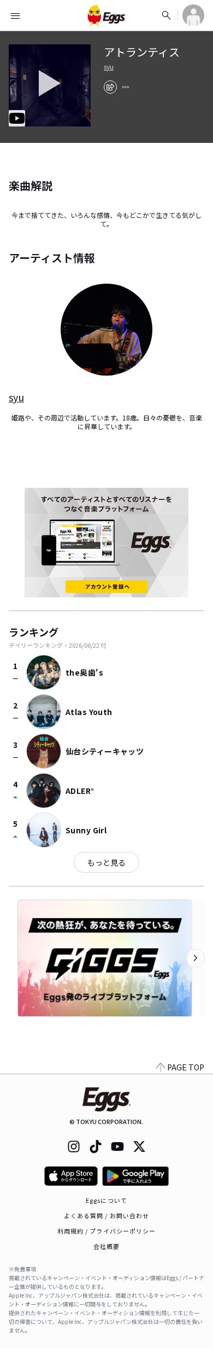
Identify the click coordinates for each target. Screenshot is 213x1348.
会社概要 (106, 1246)
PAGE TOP (185, 1067)
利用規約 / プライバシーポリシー (106, 1230)
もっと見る (106, 862)
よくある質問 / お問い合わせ (107, 1215)
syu (109, 66)
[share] (110, 87)
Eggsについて (106, 1200)
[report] (125, 87)
